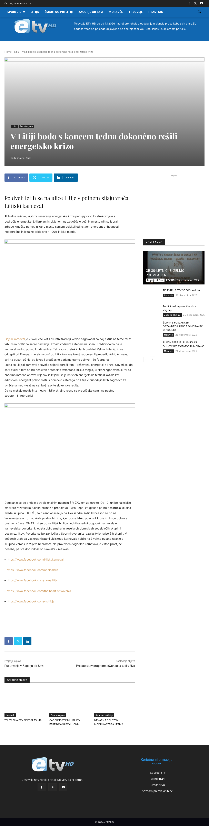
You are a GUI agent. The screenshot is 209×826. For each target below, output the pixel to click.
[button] (200, 12)
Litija (17, 52)
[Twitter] (195, 3)
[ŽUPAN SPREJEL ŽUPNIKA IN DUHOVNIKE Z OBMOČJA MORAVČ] (151, 346)
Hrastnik (10, 715)
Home (8, 52)
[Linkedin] (27, 641)
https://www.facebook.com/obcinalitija (32, 570)
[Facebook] (189, 3)
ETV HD (170, 280)
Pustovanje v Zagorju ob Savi (23, 666)
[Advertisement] (174, 205)
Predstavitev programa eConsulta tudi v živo (105, 666)
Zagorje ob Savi (155, 280)
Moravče (168, 334)
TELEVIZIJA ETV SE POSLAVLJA (23, 720)
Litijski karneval (14, 339)
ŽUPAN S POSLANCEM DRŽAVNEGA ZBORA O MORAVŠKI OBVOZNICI (183, 326)
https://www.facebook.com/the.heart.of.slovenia (39, 591)
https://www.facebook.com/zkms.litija (32, 580)
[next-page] (152, 359)
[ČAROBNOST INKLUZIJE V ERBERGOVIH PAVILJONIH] (69, 702)
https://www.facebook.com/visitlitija (30, 601)
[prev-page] (145, 359)
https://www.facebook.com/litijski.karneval (35, 559)
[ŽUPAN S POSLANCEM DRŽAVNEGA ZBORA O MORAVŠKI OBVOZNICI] (151, 326)
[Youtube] (201, 3)
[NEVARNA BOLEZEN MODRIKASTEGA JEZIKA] (114, 702)
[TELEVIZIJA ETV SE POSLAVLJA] (24, 702)
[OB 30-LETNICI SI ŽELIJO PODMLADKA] (174, 267)
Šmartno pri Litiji (104, 715)
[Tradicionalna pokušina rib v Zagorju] (151, 310)
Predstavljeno (26, 126)
